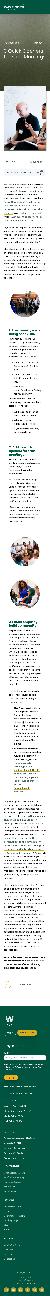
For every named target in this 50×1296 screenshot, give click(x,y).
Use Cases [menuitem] (9, 1132)
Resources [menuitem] (9, 1199)
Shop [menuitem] (6, 1229)
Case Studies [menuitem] (10, 1191)
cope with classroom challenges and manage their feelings (24, 820)
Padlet (32, 356)
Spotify (12, 490)
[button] (7, 172)
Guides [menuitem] (7, 1211)
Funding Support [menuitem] (12, 1220)
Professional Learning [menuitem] (15, 1158)
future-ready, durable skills (19, 896)
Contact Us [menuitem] (9, 1258)
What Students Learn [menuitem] (14, 1172)
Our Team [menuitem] (9, 1249)
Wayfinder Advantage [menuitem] (14, 1177)
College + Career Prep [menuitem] (15, 1148)
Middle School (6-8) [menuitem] (13, 1116)
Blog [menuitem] (6, 1225)
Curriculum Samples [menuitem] (14, 1206)
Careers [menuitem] (8, 1254)
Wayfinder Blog (11, 42)
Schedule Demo (27, 1032)
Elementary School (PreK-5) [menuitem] (17, 1111)
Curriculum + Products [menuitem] (18, 1093)
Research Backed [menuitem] (12, 1182)
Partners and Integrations (25, 1283)
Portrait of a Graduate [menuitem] (15, 1153)
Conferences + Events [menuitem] (14, 1215)
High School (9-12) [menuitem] (13, 1121)
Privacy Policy (25, 1277)
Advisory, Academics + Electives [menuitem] (19, 1138)
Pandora (24, 490)
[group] (25, 172)
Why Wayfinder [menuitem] (11, 1165)
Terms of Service (25, 1280)
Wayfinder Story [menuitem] (12, 1245)
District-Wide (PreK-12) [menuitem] (15, 1106)
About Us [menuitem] (8, 1238)
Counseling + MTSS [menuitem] (13, 1143)
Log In (10, 1032)
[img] (38, 172)
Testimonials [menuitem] (10, 1186)
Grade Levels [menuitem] (10, 1100)
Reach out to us (35, 960)
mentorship (20, 718)
